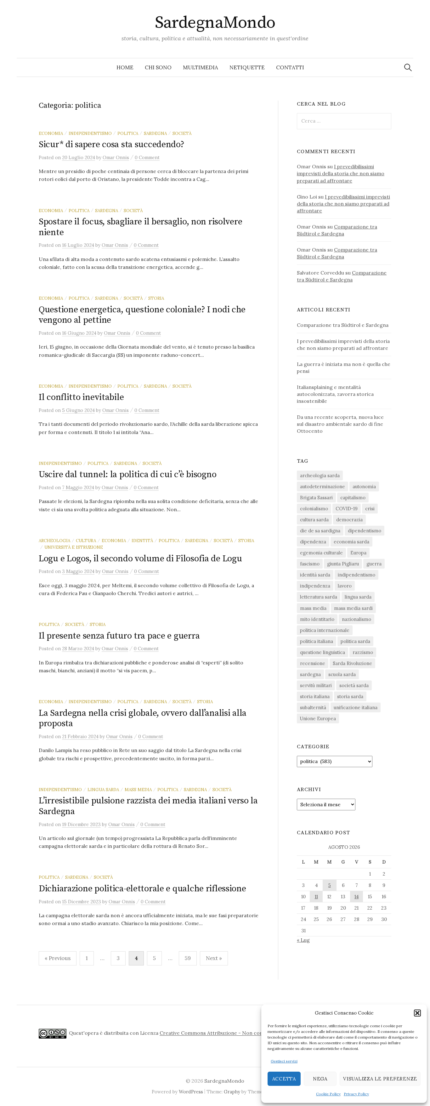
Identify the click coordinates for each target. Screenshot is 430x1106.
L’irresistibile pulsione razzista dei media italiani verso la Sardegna (148, 806)
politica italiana (316, 641)
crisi (370, 509)
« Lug (303, 940)
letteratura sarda (318, 597)
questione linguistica (322, 652)
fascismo (310, 564)
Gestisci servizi (284, 1061)
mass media (138, 789)
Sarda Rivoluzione (352, 663)
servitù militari (316, 685)
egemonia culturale (321, 553)
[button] (417, 1013)
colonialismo (314, 509)
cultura (86, 540)
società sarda (354, 685)
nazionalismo (356, 619)
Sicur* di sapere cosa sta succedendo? (111, 144)
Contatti (290, 67)
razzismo (363, 652)
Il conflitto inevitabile (81, 397)
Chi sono (158, 67)
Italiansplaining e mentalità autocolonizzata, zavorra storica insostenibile (335, 394)
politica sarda (355, 641)
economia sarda (351, 542)
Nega (320, 1079)
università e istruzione (73, 547)
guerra (374, 564)
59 (188, 958)
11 (316, 897)
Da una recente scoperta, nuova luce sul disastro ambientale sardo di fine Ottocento (340, 424)
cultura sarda (314, 520)
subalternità (313, 707)
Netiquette (247, 67)
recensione (312, 663)
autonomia (364, 486)
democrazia (349, 520)
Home (124, 67)
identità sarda (315, 575)
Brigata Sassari (316, 498)
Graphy (232, 1092)
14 (356, 897)
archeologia (54, 540)
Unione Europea (318, 718)
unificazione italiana (355, 707)
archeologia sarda (320, 475)
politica (127, 133)
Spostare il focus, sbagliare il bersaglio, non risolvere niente (140, 227)
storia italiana (315, 696)
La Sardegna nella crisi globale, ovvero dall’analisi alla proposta (142, 718)
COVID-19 (347, 509)
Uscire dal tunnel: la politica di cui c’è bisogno (127, 474)
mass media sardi (353, 608)
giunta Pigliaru (343, 564)
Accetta (284, 1079)
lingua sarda (103, 789)
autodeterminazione (322, 486)
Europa (358, 553)
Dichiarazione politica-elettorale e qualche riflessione (142, 888)
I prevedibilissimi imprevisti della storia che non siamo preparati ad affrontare (340, 173)
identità (142, 540)
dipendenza (313, 542)
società (182, 133)
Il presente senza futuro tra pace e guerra (119, 635)
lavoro (345, 586)
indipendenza (315, 586)
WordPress (191, 1092)
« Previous (58, 958)
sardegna (155, 133)
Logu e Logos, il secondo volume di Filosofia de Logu (140, 558)
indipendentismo (90, 133)
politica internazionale (324, 630)
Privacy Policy (356, 1094)
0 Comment (147, 157)
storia (156, 298)
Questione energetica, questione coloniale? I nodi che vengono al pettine (142, 315)
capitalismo (352, 498)
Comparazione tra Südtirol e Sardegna (342, 325)
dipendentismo (364, 531)
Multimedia (200, 67)
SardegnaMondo (215, 22)
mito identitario (317, 619)
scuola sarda (342, 674)
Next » (214, 958)
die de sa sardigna (320, 531)
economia (51, 133)
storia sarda (350, 696)
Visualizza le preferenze (380, 1079)
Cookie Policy (328, 1094)
